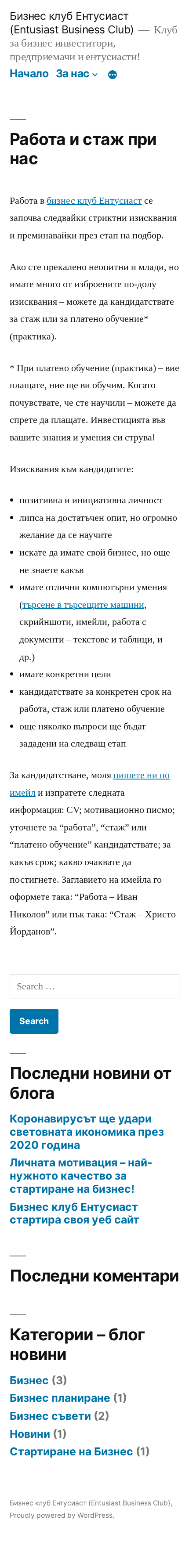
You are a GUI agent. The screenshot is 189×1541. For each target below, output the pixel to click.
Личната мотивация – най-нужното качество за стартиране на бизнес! (81, 1175)
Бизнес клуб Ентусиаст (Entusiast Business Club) (72, 22)
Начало (29, 73)
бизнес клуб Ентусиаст (94, 201)
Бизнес (29, 1380)
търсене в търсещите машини (83, 605)
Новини (30, 1433)
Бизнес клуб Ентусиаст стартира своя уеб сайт (74, 1213)
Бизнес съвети (50, 1415)
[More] (112, 75)
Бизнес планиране (60, 1397)
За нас (73, 73)
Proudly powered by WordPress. (62, 1515)
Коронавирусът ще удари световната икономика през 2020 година (87, 1131)
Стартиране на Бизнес (71, 1451)
